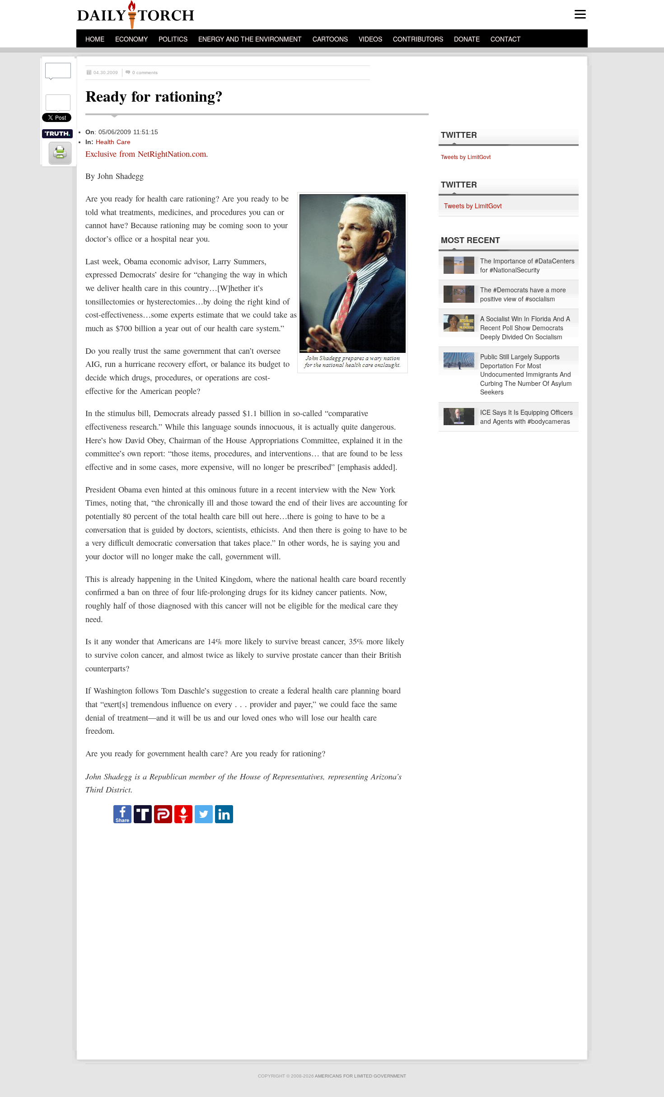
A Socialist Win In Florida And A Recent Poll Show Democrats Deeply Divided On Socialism (525, 327)
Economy (131, 38)
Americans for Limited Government (360, 1076)
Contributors (418, 38)
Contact (506, 38)
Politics (173, 38)
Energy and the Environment (250, 38)
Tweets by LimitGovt (466, 156)
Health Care (113, 141)
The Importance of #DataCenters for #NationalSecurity (527, 265)
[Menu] (580, 14)
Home (94, 38)
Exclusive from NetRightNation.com (145, 153)
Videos (370, 38)
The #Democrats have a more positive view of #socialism (523, 294)
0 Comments (145, 72)
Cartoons (330, 38)
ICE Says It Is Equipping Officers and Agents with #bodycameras (526, 417)
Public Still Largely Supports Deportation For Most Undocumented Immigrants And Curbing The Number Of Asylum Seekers (526, 374)
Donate (467, 38)
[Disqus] (248, 937)
